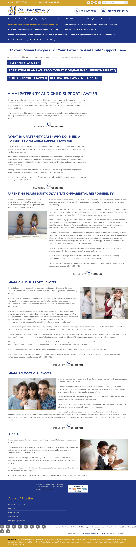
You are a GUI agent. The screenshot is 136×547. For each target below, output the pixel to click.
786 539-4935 (88, 10)
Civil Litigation (13, 517)
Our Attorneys (128, 527)
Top (130, 541)
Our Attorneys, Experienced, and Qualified (80, 29)
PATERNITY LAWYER (24, 63)
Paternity (11, 508)
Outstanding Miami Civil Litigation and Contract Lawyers (30, 29)
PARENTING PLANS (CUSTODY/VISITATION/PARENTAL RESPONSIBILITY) (62, 70)
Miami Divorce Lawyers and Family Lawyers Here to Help (88, 19)
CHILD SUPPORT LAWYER (28, 78)
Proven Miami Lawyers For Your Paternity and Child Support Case (33, 24)
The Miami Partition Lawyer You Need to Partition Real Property (33, 40)
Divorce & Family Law (62, 527)
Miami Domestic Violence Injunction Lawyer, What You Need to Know (90, 24)
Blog (58, 29)
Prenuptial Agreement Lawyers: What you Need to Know (93, 35)
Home (51, 527)
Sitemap (96, 529)
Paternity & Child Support (81, 527)
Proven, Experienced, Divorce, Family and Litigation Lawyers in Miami (35, 19)
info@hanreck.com (117, 10)
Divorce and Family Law (16, 504)
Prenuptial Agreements (16, 521)
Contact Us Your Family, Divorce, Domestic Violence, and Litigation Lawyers (37, 35)
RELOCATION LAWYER (66, 78)
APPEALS (93, 78)
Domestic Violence (15, 512)
